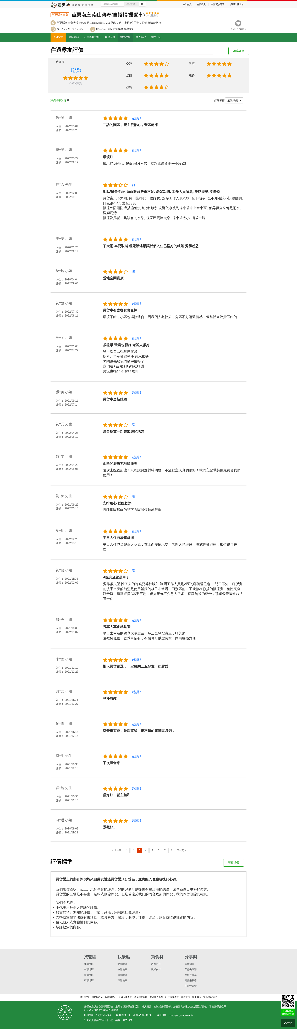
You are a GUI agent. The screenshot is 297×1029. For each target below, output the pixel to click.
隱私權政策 (97, 997)
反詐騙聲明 (110, 997)
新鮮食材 (156, 969)
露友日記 (156, 37)
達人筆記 (141, 37)
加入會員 (187, 4)
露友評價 (125, 37)
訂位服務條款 (172, 997)
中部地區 (89, 969)
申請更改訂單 (217, 4)
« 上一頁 (116, 850)
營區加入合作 (156, 997)
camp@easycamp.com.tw (181, 1015)
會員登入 (201, 4)
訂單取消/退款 (237, 4)
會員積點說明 (140, 997)
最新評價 (232, 100)
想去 (242, 29)
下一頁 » (181, 850)
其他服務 (110, 37)
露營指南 (189, 964)
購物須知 (84, 997)
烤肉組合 (156, 964)
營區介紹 (74, 37)
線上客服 (196, 997)
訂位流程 (185, 997)
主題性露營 (191, 986)
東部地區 (89, 980)
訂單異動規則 (92, 37)
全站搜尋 (130, 4)
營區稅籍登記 (210, 997)
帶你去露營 (191, 969)
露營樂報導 (191, 980)
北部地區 (89, 964)
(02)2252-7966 (103, 1015)
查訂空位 (58, 37)
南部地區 (89, 975)
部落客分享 (191, 975)
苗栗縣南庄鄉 (60, 14)
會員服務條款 (125, 997)
